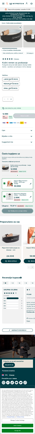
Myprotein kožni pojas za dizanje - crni (10, 249)
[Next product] (32, 267)
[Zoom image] (20, 27)
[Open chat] (25, 382)
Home (3, 23)
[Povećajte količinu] (11, 99)
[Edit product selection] (31, 184)
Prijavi (28, 321)
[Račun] (26, 3)
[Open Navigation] (3, 3)
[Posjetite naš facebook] (8, 382)
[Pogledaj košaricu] (31, 3)
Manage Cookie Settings (17, 420)
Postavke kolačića (8, 371)
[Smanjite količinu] (5, 99)
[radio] (10, 79)
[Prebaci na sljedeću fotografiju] (32, 37)
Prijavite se (9, 365)
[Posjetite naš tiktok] (12, 382)
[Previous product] (29, 267)
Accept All (17, 430)
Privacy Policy (10, 417)
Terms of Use (20, 417)
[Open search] (7, 3)
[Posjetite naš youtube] (16, 382)
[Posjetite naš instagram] (3, 382)
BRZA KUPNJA (12, 261)
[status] (8, 99)
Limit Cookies (17, 425)
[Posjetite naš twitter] (21, 382)
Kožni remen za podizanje (13, 23)
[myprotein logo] (17, 3)
